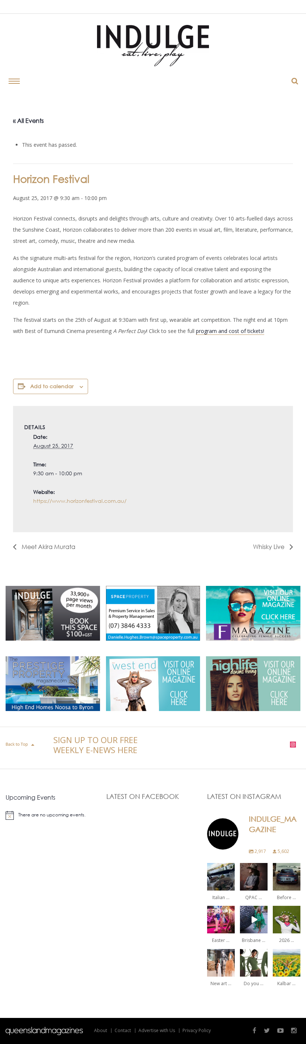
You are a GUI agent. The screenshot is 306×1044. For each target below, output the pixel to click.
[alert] (52, 815)
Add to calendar (52, 386)
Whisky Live (269, 546)
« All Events (28, 120)
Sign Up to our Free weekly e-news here (95, 745)
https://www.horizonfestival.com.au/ (80, 500)
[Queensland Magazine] (44, 1031)
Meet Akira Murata (47, 546)
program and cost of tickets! (230, 330)
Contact (123, 1030)
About (100, 1030)
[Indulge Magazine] (153, 45)
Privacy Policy (196, 1030)
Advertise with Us (156, 1030)
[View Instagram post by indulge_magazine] (230, 886)
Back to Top (21, 744)
